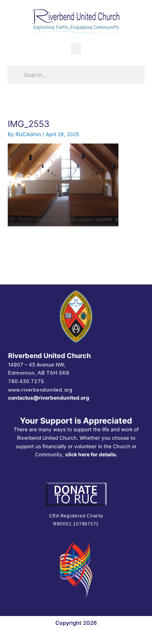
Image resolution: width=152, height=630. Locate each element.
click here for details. (91, 454)
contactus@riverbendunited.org (48, 398)
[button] (76, 48)
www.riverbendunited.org (40, 390)
